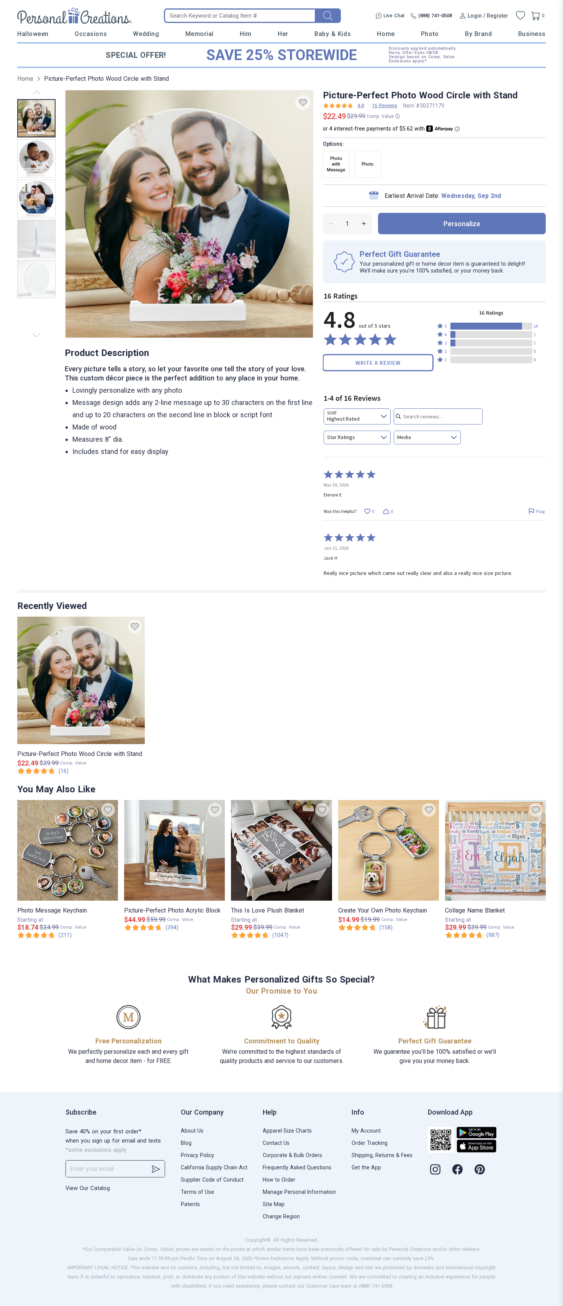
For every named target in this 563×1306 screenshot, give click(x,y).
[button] (491, 326)
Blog (186, 1143)
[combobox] (357, 416)
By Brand (478, 34)
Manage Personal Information (299, 1192)
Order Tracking (370, 1143)
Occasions (91, 34)
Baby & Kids (332, 34)
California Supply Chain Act (214, 1167)
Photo (430, 34)
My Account (366, 1131)
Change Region (281, 1216)
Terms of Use (197, 1192)
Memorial (199, 34)
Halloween (33, 34)
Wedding (146, 34)
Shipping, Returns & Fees (382, 1155)
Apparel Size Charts (287, 1131)
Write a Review (378, 362)
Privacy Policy (197, 1155)
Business (532, 34)
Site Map (274, 1204)
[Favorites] (520, 15)
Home (385, 34)
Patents (190, 1204)
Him (246, 34)
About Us (192, 1131)
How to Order (279, 1180)
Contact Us (276, 1143)
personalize (462, 224)
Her (283, 34)
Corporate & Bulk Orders (292, 1155)
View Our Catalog (87, 1188)
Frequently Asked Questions (297, 1167)
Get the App (366, 1167)
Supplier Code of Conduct (212, 1180)
